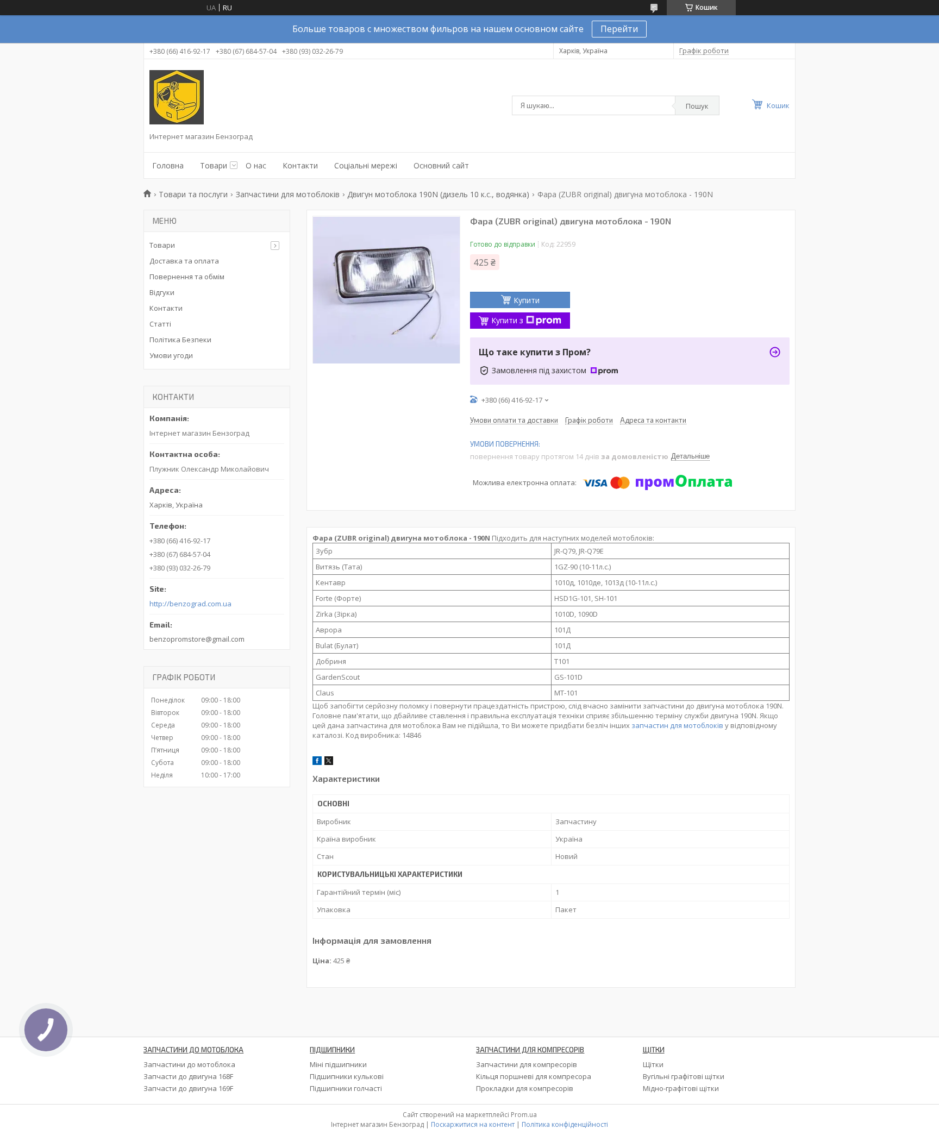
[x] (328, 762)
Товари (213, 165)
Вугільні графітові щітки (683, 1076)
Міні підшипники (338, 1064)
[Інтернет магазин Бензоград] (176, 97)
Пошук (697, 106)
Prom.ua (524, 1114)
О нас (256, 165)
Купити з (507, 320)
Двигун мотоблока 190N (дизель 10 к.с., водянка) (438, 194)
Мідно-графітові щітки (681, 1088)
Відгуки (161, 292)
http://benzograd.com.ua (190, 604)
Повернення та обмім (186, 276)
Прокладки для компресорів (524, 1088)
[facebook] (317, 762)
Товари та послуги (193, 194)
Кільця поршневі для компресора (533, 1076)
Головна (168, 165)
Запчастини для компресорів (526, 1064)
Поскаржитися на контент (473, 1124)
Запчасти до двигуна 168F (188, 1076)
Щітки (653, 1064)
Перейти (619, 29)
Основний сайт (441, 165)
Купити (527, 300)
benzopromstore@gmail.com (197, 639)
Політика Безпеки (180, 339)
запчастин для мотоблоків (677, 725)
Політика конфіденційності (565, 1124)
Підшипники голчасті (346, 1088)
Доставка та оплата (184, 261)
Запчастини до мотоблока (189, 1064)
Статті (160, 324)
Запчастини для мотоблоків (288, 194)
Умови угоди (171, 355)
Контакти (300, 165)
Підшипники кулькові (347, 1076)
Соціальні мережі (365, 165)
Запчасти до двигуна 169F (188, 1088)
